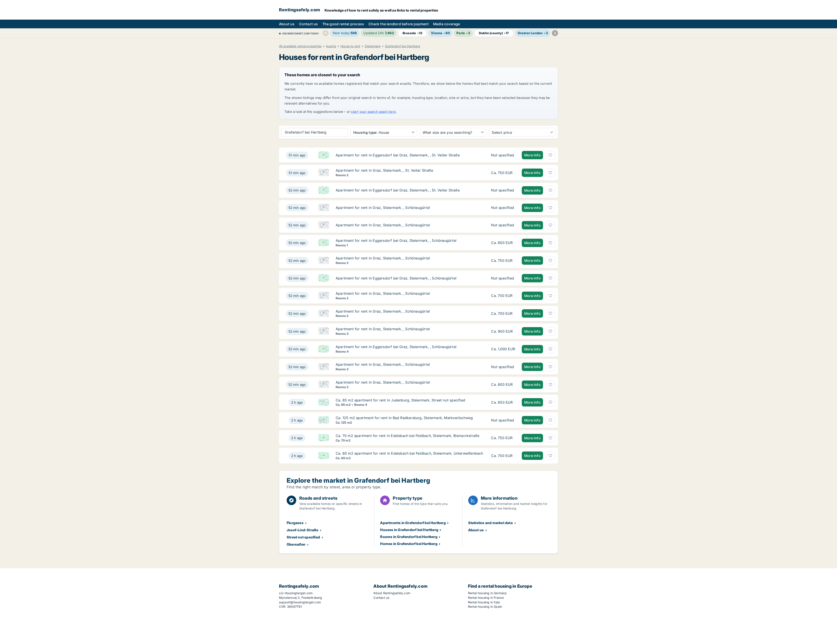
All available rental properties (300, 46)
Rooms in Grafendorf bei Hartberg (408, 537)
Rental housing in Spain (485, 606)
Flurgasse (295, 523)
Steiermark (373, 46)
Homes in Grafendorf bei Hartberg (408, 543)
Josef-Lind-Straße (302, 530)
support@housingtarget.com (300, 602)
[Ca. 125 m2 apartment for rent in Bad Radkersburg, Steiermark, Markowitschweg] (503, 420)
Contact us (308, 24)
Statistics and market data (490, 523)
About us (287, 24)
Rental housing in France (486, 597)
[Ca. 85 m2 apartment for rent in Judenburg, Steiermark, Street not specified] (503, 402)
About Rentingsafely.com (391, 593)
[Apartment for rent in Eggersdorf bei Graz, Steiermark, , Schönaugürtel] (503, 243)
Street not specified (303, 537)
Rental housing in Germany (487, 593)
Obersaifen (296, 544)
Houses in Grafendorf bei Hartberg (409, 530)
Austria (331, 46)
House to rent (350, 46)
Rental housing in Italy (484, 602)
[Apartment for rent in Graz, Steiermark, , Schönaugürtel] (503, 207)
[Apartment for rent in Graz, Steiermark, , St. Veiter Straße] (503, 173)
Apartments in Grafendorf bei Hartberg (413, 523)
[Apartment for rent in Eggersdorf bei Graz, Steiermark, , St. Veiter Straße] (503, 155)
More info (532, 155)
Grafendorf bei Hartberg (402, 46)
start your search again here (373, 112)
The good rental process (343, 24)
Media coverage (446, 24)
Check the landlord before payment (398, 24)
